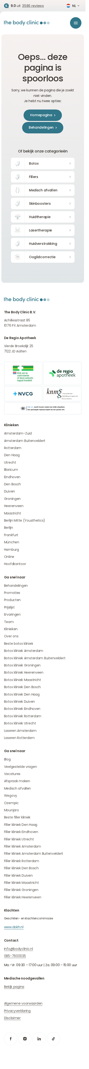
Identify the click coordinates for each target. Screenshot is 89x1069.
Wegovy (10, 795)
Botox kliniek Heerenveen (23, 672)
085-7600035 (15, 956)
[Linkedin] (39, 1038)
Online (9, 556)
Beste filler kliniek (17, 817)
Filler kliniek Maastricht (21, 882)
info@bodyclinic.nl (18, 948)
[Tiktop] (53, 1038)
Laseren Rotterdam (19, 737)
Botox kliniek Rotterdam (23, 716)
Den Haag (12, 455)
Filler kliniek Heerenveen (22, 897)
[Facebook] (10, 1038)
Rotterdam (12, 447)
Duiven (9, 491)
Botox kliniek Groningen (22, 665)
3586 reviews (33, 5)
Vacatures (12, 773)
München (11, 542)
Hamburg (11, 549)
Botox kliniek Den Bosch (22, 687)
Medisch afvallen (17, 788)
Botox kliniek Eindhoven (22, 708)
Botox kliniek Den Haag (22, 694)
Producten (12, 599)
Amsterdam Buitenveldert (25, 440)
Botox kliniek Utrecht (20, 723)
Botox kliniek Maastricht (22, 679)
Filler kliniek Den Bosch (21, 868)
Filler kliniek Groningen (21, 889)
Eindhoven (12, 477)
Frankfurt (11, 535)
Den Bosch (12, 484)
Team (9, 621)
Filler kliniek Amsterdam (22, 846)
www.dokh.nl (13, 927)
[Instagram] (25, 1038)
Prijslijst (9, 607)
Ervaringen (12, 614)
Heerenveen (13, 505)
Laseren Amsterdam (20, 730)
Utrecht (10, 462)
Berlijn (8, 527)
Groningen (12, 498)
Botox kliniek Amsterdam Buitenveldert (35, 658)
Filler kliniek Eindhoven (21, 831)
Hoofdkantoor (15, 563)
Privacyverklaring (17, 1010)
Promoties (12, 592)
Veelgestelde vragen (20, 766)
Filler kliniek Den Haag (20, 824)
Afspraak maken (17, 781)
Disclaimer (12, 1018)
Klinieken (11, 629)
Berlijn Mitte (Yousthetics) (24, 520)
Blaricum (11, 469)
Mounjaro (11, 810)
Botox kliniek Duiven (19, 701)
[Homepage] (27, 23)
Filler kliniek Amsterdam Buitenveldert (33, 853)
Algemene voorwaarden (23, 1003)
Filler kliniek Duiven (18, 875)
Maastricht (12, 513)
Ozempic (11, 803)
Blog (7, 759)
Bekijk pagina (14, 986)
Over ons (11, 636)
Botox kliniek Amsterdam (23, 650)
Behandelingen (16, 585)
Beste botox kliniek (18, 643)
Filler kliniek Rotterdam (21, 861)
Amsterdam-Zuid (18, 433)
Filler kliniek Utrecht (19, 839)
